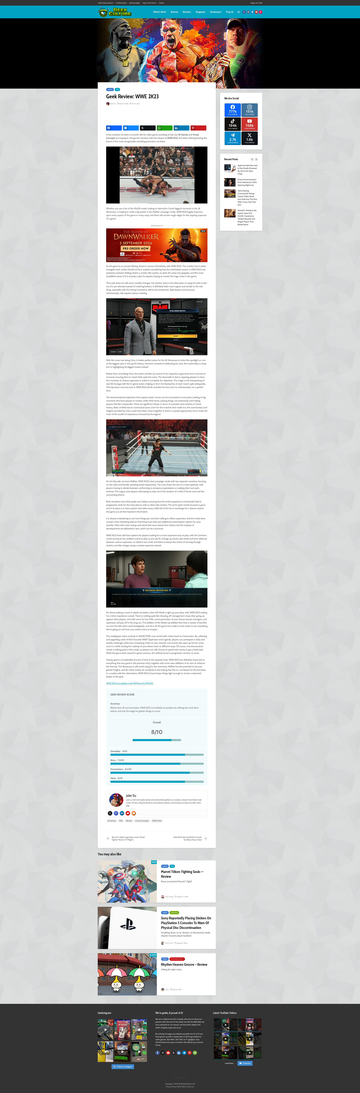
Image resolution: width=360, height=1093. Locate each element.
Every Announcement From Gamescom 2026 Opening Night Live (247, 182)
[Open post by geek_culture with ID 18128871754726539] (105, 1051)
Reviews (187, 12)
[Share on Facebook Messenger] (131, 128)
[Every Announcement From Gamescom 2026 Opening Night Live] (230, 182)
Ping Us (229, 12)
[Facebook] (157, 1053)
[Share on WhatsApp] (165, 128)
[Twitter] (110, 813)
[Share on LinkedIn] (181, 128)
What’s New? (159, 12)
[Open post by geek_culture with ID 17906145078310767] (122, 1029)
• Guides (160, 3)
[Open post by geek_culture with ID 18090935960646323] (122, 1051)
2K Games (112, 820)
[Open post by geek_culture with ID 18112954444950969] (139, 1029)
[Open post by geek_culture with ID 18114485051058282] (139, 1051)
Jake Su (113, 104)
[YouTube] (168, 1053)
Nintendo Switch (177, 959)
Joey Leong (169, 897)
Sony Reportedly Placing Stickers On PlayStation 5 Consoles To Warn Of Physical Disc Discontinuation (186, 923)
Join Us (191, 1087)
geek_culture (105, 1022)
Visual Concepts (142, 820)
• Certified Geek (120, 3)
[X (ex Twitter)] (173, 1053)
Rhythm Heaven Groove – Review (184, 964)
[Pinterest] (189, 1053)
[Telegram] (184, 1053)
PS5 (117, 89)
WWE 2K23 (157, 820)
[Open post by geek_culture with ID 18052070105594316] (105, 1029)
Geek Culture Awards (105, 3)
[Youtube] (128, 813)
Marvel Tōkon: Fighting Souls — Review (182, 874)
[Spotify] (195, 1053)
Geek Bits (174, 913)
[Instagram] (116, 813)
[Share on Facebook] (114, 128)
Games (110, 89)
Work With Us (182, 1087)
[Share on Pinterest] (198, 128)
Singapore (200, 12)
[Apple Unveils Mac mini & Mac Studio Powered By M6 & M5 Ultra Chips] (230, 168)
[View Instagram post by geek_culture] (111, 1038)
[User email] (133, 813)
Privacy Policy (171, 1087)
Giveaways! (215, 12)
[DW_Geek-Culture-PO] (156, 245)
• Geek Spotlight (133, 3)
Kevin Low (169, 943)
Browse (174, 12)
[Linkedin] (122, 813)
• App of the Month (148, 3)
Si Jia (167, 989)
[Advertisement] (157, 115)
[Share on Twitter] (148, 128)
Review (129, 820)
